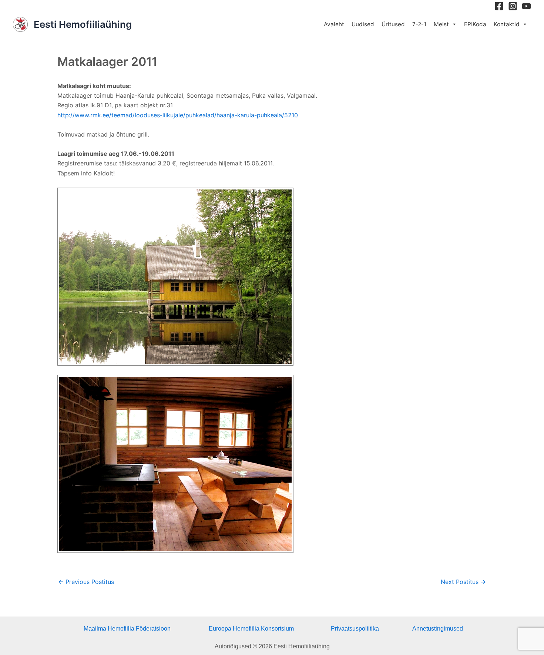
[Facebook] (499, 6)
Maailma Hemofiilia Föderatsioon (127, 628)
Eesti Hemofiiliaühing (83, 24)
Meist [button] (441, 24)
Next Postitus (463, 582)
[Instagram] (512, 6)
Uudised (363, 24)
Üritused (393, 24)
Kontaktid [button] (507, 24)
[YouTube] (526, 6)
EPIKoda (475, 24)
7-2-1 (419, 24)
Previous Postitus (86, 582)
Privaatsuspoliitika (355, 628)
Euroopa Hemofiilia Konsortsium (251, 628)
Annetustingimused (437, 628)
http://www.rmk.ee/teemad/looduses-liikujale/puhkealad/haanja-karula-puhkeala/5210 (177, 115)
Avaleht (334, 24)
